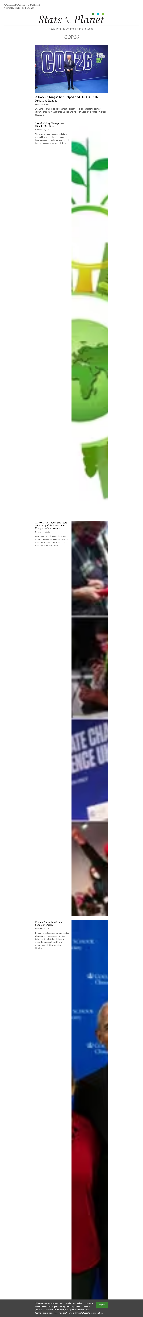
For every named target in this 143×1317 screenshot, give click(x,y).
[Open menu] (137, 5)
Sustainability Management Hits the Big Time (50, 125)
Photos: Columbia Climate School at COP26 (49, 923)
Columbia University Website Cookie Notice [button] (84, 1313)
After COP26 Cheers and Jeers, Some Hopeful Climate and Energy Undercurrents (51, 525)
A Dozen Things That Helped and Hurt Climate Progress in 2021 (67, 98)
